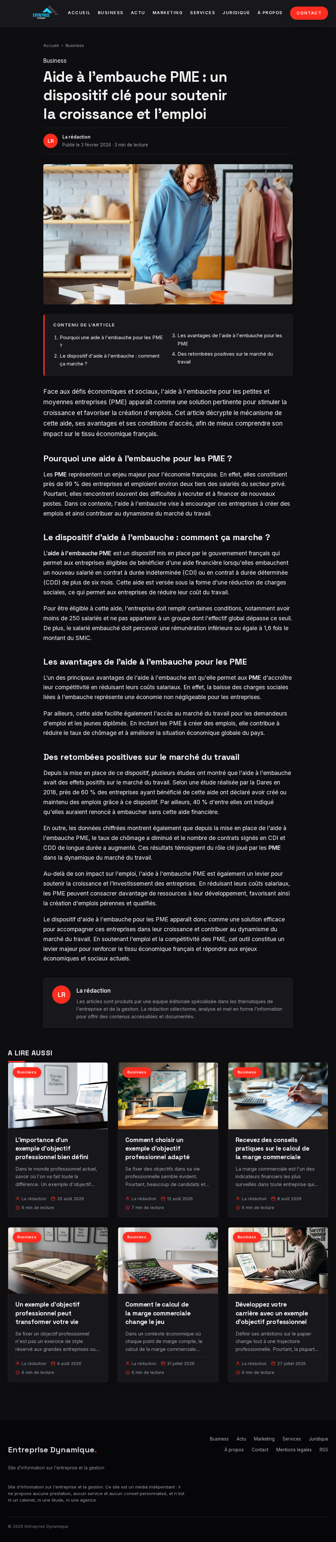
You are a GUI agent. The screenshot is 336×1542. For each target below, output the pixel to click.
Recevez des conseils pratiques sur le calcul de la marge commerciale (272, 1148)
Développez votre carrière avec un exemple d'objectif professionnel (272, 1313)
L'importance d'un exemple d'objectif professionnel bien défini (51, 1148)
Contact (309, 13)
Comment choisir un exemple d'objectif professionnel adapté (157, 1148)
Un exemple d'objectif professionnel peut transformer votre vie (47, 1313)
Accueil (79, 12)
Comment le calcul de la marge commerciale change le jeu (157, 1313)
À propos (270, 12)
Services (202, 12)
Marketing (168, 12)
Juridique (236, 12)
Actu (138, 12)
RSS (324, 1449)
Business (111, 12)
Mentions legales (294, 1449)
